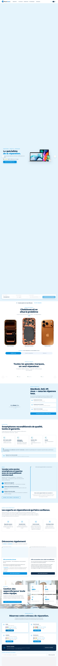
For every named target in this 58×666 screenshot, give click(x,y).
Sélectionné (10, 630)
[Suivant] (55, 377)
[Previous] (3, 156)
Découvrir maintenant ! (15, 573)
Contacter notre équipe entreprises (12, 601)
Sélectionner (37, 630)
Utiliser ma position (51, 654)
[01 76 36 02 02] (51, 1)
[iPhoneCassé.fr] (6, 1)
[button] (15, 627)
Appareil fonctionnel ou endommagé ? (11, 497)
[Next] (55, 156)
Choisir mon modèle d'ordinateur (43, 413)
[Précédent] (3, 377)
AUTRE (29, 315)
